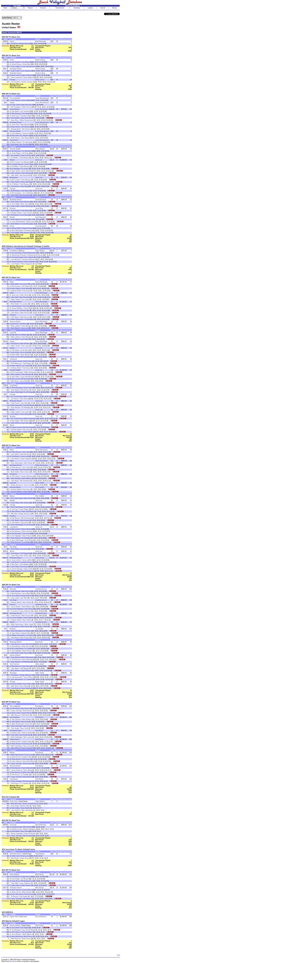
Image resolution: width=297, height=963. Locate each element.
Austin (12, 41)
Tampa (12, 341)
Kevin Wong (15, 219)
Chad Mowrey (24, 158)
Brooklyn (13, 208)
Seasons (43, 8)
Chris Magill (26, 113)
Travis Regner (15, 66)
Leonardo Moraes (17, 164)
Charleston (13, 359)
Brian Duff (14, 135)
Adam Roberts (28, 77)
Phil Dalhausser (16, 363)
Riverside (13, 589)
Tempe (12, 102)
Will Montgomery (26, 881)
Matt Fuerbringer (16, 726)
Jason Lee (38, 160)
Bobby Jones (39, 80)
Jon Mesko (25, 62)
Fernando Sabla (26, 116)
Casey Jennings (16, 711)
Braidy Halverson (17, 485)
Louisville (13, 332)
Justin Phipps (16, 153)
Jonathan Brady (16, 827)
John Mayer (25, 138)
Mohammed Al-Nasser (34, 255)
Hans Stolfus (15, 171)
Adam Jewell (15, 299)
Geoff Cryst (15, 116)
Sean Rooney (25, 180)
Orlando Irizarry (16, 829)
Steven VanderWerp (29, 803)
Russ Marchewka (17, 230)
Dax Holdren (15, 118)
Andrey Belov (15, 885)
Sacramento (14, 140)
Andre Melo (26, 64)
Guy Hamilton (16, 62)
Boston (12, 410)
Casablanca (14, 250)
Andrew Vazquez (27, 82)
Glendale (13, 315)
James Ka (26, 133)
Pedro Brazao (16, 452)
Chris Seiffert (39, 487)
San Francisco (14, 664)
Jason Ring (24, 186)
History (114, 8)
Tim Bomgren (16, 930)
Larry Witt (24, 403)
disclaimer (13, 961)
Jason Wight (28, 308)
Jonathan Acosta (41, 589)
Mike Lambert (15, 173)
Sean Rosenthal (24, 175)
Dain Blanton (15, 328)
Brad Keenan (15, 138)
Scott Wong (24, 215)
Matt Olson (14, 381)
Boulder (12, 217)
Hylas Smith (28, 569)
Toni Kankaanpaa (17, 257)
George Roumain (26, 596)
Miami (12, 282)
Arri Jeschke (25, 111)
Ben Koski (14, 310)
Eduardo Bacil (15, 129)
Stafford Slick (26, 772)
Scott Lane (28, 724)
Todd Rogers (27, 363)
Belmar (12, 496)
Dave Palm (24, 831)
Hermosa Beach (15, 131)
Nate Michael (25, 124)
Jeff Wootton (25, 127)
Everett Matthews (17, 609)
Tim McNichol (26, 151)
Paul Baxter (15, 186)
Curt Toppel (24, 928)
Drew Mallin (15, 831)
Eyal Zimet (25, 423)
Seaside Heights (15, 149)
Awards (102, 8)
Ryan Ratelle (25, 808)
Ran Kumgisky (16, 107)
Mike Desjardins (16, 405)
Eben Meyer (15, 421)
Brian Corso (25, 204)
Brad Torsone (26, 646)
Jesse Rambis (16, 607)
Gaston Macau (16, 64)
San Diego (13, 547)
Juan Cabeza (15, 100)
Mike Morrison (25, 232)
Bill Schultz (25, 421)
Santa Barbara (14, 109)
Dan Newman (15, 531)
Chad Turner (24, 295)
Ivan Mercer (15, 562)
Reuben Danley (16, 213)
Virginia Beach (14, 739)
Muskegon (13, 673)
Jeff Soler (25, 153)
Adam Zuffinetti (27, 75)
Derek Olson (24, 858)
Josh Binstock (16, 259)
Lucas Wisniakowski (29, 66)
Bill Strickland (25, 357)
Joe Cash (14, 509)
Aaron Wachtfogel (27, 171)
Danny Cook (31, 221)
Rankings (77, 8)
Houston (12, 604)
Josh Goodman (26, 71)
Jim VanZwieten (28, 193)
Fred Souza (26, 291)
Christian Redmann (28, 259)
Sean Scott (24, 118)
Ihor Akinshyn (16, 151)
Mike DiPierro (24, 343)
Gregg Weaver (25, 876)
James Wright (26, 100)
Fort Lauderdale (15, 98)
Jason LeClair (16, 560)
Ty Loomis (24, 169)
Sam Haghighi (16, 536)
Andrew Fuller (25, 633)
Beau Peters (15, 127)
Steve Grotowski (16, 77)
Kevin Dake (15, 377)
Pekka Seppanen (26, 264)
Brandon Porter (27, 228)
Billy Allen (14, 335)
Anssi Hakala (28, 257)
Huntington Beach (16, 69)
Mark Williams (16, 224)
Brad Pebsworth (40, 41)
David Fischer (16, 741)
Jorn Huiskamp (16, 253)
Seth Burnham (16, 306)
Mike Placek (28, 463)
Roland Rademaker (29, 253)
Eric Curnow (15, 162)
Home (5, 8)
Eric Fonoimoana (17, 372)
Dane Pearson (27, 536)
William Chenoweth (17, 635)
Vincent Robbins (17, 308)
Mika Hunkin (15, 529)
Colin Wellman (16, 133)
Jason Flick (15, 124)
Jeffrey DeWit (16, 228)
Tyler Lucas (25, 856)
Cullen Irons (15, 856)
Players (30, 8)
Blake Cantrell (16, 142)
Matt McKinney (16, 803)
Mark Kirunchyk (26, 105)
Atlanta (12, 160)
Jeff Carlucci (26, 129)
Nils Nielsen (27, 899)
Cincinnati (13, 825)
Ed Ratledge (15, 169)
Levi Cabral (15, 928)
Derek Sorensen (27, 531)
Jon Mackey (25, 162)
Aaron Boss (15, 120)
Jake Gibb (14, 175)
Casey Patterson (26, 458)
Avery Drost (15, 881)
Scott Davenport (40, 199)
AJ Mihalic (14, 158)
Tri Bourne (14, 896)
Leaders (90, 8)
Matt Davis (15, 564)
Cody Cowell (15, 71)
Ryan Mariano (25, 202)
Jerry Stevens (27, 213)
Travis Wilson (28, 677)
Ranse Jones (15, 713)
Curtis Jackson (16, 761)
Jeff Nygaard (24, 553)
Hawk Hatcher (16, 890)
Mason (12, 226)
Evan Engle (15, 806)
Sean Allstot (15, 633)
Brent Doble (15, 202)
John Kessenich (16, 677)
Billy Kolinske (26, 892)
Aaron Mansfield (26, 644)
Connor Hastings (17, 569)
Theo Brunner (15, 644)
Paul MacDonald (29, 405)
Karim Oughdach (30, 262)
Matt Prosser (26, 107)
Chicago (12, 80)
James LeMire (27, 560)
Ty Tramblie (26, 542)
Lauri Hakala (15, 264)
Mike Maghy (15, 808)
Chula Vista (14, 801)
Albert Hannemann (26, 120)
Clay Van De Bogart (28, 930)
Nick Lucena (15, 180)
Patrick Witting (26, 529)
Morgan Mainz (24, 43)
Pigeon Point (14, 917)
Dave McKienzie (40, 825)
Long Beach (14, 385)
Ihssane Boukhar (17, 262)
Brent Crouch (15, 75)
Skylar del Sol (16, 892)
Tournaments (59, 8)
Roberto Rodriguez (29, 829)
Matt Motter (15, 858)
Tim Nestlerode (27, 142)
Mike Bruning (15, 113)
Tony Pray (26, 306)
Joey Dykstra (15, 657)
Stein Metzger (26, 173)
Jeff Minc (23, 310)
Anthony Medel (16, 291)
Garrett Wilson (27, 890)
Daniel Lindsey (40, 60)
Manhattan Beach (16, 73)
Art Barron (14, 43)
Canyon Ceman (16, 361)
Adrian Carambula (17, 833)
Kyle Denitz (15, 111)
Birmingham (14, 177)
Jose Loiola (25, 299)
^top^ (118, 955)
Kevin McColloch (16, 631)
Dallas (12, 293)
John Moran (24, 399)
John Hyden (15, 390)
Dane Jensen (24, 472)
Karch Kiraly (15, 352)
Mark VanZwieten (28, 511)
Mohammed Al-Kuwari (18, 255)
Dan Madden (24, 564)
